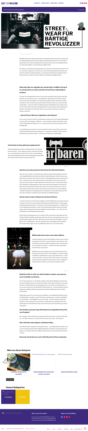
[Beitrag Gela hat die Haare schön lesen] (69, 362)
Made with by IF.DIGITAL (30, 428)
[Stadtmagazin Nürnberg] (9, 3)
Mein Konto (54, 3)
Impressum (60, 429)
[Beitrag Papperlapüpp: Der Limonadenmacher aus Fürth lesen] (43, 362)
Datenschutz (66, 429)
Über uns (48, 429)
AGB (71, 429)
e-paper (53, 429)
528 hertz (37, 3)
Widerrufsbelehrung (78, 429)
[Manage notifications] (85, 428)
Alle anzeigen (10, 379)
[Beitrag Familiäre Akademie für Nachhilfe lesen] (18, 362)
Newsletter (22, 397)
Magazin (61, 3)
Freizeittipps (45, 3)
